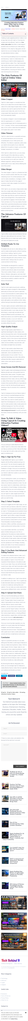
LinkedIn (19, 676)
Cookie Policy (14, 1019)
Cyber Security (18, 963)
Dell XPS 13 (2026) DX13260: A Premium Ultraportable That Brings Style (16, 799)
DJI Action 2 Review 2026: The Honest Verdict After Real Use (13, 906)
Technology (4, 978)
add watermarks (17, 617)
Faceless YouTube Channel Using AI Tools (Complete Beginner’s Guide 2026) (17, 787)
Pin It (3, 678)
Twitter (4, 676)
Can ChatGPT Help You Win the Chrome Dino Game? (17, 849)
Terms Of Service (5, 996)
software (13, 28)
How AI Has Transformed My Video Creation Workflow (17, 823)
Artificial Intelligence (6, 963)
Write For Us (4, 1000)
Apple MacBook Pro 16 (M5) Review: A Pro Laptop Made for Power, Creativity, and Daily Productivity (13, 836)
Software (3, 980)
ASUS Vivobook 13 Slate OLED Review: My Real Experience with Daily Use (14, 946)
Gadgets (5, 902)
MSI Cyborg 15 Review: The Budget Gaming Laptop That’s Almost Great (17, 886)
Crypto (3, 982)
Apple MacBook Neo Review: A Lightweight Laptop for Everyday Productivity (17, 874)
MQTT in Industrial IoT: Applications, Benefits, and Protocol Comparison (17, 861)
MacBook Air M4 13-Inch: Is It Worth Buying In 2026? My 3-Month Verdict (17, 774)
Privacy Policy (5, 998)
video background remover (8, 410)
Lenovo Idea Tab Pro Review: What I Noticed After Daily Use (14, 926)
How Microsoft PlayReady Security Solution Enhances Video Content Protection (17, 812)
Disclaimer (4, 994)
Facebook (11, 676)
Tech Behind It (11, 968)
